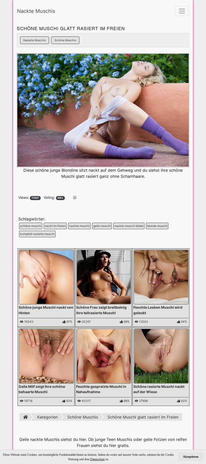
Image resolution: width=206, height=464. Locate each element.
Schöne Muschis (65, 40)
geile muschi (102, 226)
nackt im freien (55, 226)
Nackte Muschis (36, 11)
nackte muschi (79, 226)
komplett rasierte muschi (37, 234)
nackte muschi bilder (128, 226)
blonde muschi (157, 226)
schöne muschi (30, 226)
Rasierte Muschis (34, 40)
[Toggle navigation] (182, 11)
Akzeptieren (190, 456)
